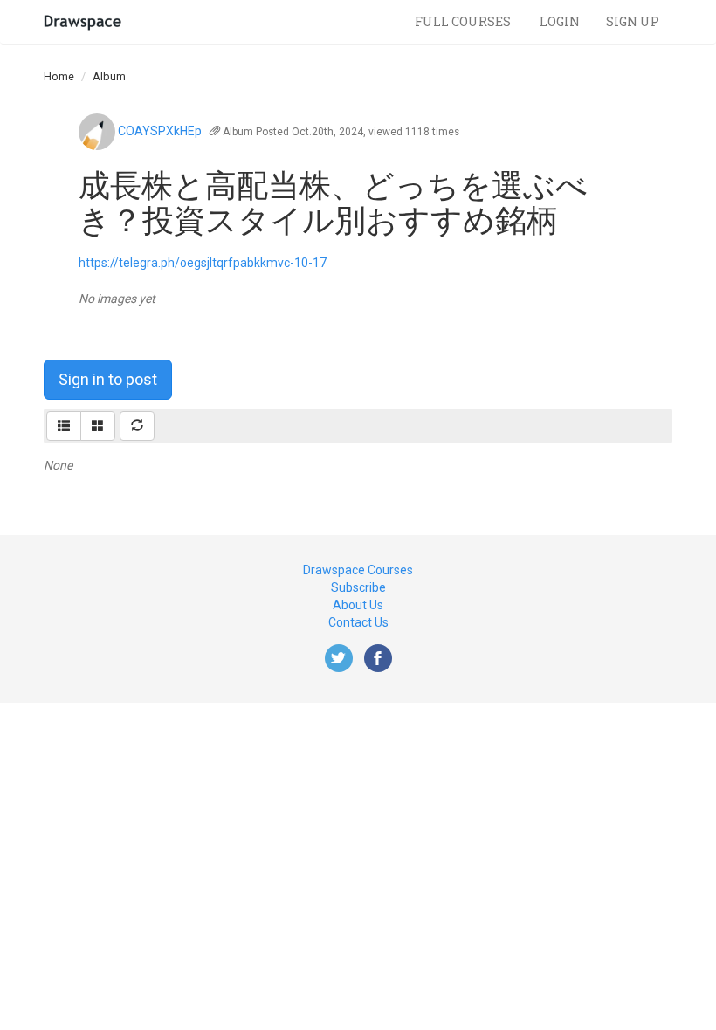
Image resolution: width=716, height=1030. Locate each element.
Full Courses (464, 21)
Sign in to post (108, 379)
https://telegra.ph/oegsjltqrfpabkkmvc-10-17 (203, 263)
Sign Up (632, 21)
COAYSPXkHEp (160, 131)
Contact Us (358, 622)
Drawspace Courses (358, 570)
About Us (358, 605)
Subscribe (358, 587)
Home (59, 76)
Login (560, 21)
